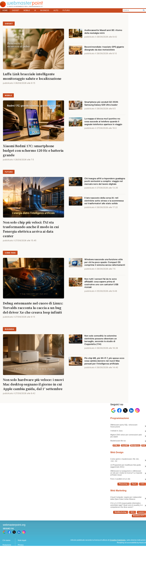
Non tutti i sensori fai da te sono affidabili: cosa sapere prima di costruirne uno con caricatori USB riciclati (101, 283)
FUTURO (66, 10)
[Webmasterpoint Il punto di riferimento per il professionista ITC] (21, 6)
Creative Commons (118, 540)
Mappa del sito (23, 549)
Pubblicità (6, 549)
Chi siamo (6, 540)
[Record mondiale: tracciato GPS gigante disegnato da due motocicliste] (75, 51)
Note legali (22, 540)
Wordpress (135, 445)
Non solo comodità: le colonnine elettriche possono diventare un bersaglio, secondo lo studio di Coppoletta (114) (100, 339)
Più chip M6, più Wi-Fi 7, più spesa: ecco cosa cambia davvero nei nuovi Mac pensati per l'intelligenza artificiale (104, 361)
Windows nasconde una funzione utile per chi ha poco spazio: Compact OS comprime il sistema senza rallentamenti (104, 262)
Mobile (8, 95)
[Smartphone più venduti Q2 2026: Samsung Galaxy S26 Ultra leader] (75, 107)
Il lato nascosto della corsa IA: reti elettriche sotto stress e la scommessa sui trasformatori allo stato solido (104, 201)
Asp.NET (125, 445)
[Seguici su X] (125, 410)
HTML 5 (116, 445)
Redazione (7, 545)
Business (9, 329)
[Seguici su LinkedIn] (131, 410)
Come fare (10, 253)
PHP (143, 445)
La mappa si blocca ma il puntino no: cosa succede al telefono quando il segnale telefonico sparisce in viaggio (103, 121)
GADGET (15, 10)
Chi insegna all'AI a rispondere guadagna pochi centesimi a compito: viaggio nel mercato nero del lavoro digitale (104, 181)
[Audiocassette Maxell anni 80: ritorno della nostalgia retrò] (75, 35)
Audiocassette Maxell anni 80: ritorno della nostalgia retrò (103, 31)
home (5, 10)
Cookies (6, 554)
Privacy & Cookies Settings (28, 554)
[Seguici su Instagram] (137, 410)
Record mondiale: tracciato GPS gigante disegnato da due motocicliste (104, 48)
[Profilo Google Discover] (113, 410)
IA (35, 10)
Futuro (9, 172)
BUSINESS (44, 10)
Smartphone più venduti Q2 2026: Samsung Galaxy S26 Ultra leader (101, 103)
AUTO (55, 10)
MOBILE (27, 10)
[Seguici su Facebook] (119, 410)
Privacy (21, 545)
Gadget (9, 24)
